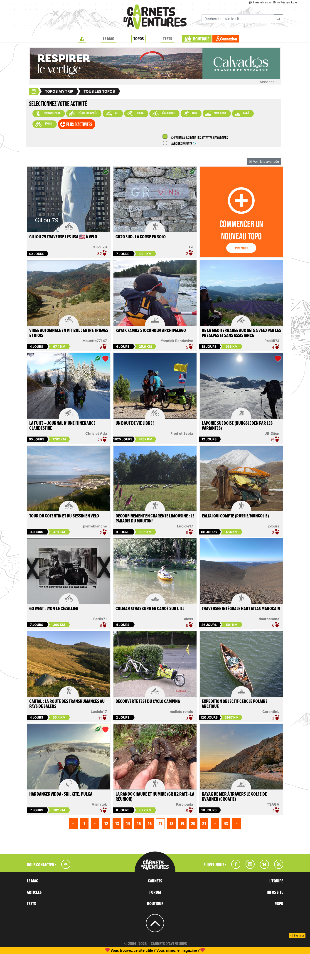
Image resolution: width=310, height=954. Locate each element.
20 (193, 824)
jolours (273, 526)
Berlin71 (100, 619)
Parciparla (184, 804)
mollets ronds (181, 711)
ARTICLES (34, 892)
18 (171, 824)
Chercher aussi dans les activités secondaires (199, 138)
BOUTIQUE (201, 39)
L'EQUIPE (276, 881)
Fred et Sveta (181, 433)
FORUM (155, 892)
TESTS (167, 39)
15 (139, 824)
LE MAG (108, 39)
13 (117, 824)
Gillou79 (100, 247)
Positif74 (271, 341)
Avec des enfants (182, 144)
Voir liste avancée (265, 161)
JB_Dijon (272, 433)
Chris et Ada (96, 433)
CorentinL (270, 711)
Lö (191, 247)
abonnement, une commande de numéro (120, 950)
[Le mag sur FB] (234, 867)
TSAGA (273, 804)
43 (226, 824)
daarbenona (269, 619)
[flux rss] (276, 867)
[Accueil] (82, 38)
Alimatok (99, 804)
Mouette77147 (94, 341)
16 (150, 824)
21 (204, 824)
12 (106, 824)
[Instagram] (248, 867)
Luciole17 (185, 526)
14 (128, 824)
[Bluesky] (262, 867)
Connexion (228, 39)
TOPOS (138, 39)
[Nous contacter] (63, 867)
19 (182, 824)
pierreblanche (95, 526)
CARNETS (155, 881)
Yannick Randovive (177, 341)
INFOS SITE (275, 892)
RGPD (279, 904)
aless (188, 619)
